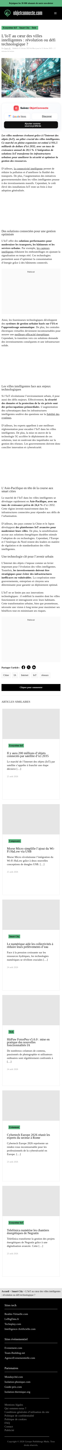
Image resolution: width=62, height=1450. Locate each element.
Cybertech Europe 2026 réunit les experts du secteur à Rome (28, 1136)
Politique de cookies (16, 1419)
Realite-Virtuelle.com (16, 1313)
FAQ (7, 1422)
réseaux (45, 675)
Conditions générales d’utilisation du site (27, 1411)
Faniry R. (7, 48)
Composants (14, 841)
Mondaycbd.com (14, 1376)
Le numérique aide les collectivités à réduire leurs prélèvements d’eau (30, 945)
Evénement (14, 1127)
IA (15, 675)
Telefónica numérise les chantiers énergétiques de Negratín (28, 1231)
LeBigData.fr (12, 1318)
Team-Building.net (15, 1352)
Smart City (24, 28)
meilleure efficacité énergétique (32, 334)
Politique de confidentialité (19, 1415)
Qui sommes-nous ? (15, 1408)
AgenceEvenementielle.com (20, 1357)
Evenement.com (13, 1347)
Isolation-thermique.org (17, 1391)
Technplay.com (13, 1323)
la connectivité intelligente (28, 168)
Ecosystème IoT (10, 28)
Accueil (5, 1291)
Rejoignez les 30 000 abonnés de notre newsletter (31, 3)
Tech (34, 28)
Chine (6, 675)
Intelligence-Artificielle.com (20, 1328)
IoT (35, 675)
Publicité (9, 1430)
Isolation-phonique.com (17, 1381)
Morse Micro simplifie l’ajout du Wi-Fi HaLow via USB (30, 850)
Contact (9, 1426)
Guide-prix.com (13, 1386)
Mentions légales (14, 1404)
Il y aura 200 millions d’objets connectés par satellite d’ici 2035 (28, 754)
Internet (24, 675)
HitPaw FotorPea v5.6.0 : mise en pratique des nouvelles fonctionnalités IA (28, 1042)
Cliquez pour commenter (31, 687)
